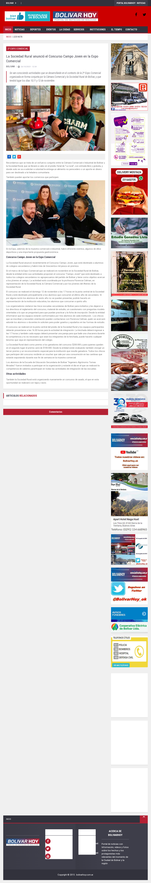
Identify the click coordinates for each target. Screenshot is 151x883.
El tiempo (116, 29)
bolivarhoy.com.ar (84, 874)
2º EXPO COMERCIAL (18, 48)
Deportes (35, 29)
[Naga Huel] (129, 502)
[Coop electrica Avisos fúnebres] (129, 620)
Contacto (131, 29)
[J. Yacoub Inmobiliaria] (129, 274)
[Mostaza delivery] (129, 191)
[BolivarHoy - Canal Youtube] (129, 451)
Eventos (51, 29)
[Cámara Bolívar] (129, 315)
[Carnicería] (129, 362)
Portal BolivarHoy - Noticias (131, 3)
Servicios (79, 29)
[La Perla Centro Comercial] (129, 61)
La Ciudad (64, 29)
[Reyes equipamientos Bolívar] (129, 96)
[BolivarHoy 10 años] (129, 549)
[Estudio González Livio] (129, 233)
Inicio (8, 29)
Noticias (19, 29)
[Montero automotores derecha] (129, 412)
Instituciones (98, 29)
